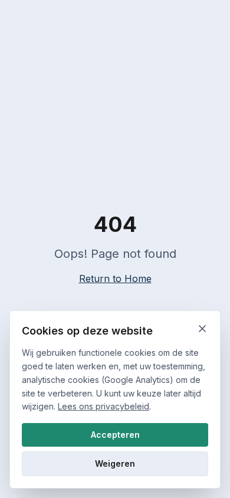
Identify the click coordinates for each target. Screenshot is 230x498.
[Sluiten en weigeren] (202, 329)
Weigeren (115, 463)
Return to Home (115, 278)
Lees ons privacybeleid (103, 406)
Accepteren (115, 435)
